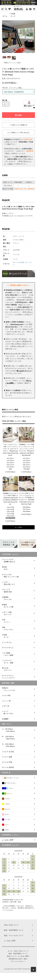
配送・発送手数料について (18, 953)
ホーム (5, 16)
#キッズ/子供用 (18, 262)
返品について (11, 956)
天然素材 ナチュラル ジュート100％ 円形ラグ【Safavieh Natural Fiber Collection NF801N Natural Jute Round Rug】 (10, 499)
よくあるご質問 (23, 956)
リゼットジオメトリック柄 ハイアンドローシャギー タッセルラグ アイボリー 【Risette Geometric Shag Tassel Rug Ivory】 (10, 450)
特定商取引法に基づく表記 (18, 959)
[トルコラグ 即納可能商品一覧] (27, 543)
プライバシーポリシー (18, 961)
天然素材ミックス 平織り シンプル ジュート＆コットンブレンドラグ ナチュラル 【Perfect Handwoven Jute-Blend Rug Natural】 (26, 450)
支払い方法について (21, 951)
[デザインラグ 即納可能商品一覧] (8, 543)
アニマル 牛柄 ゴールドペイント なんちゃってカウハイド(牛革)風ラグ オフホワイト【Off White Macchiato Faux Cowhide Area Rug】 (26, 498)
